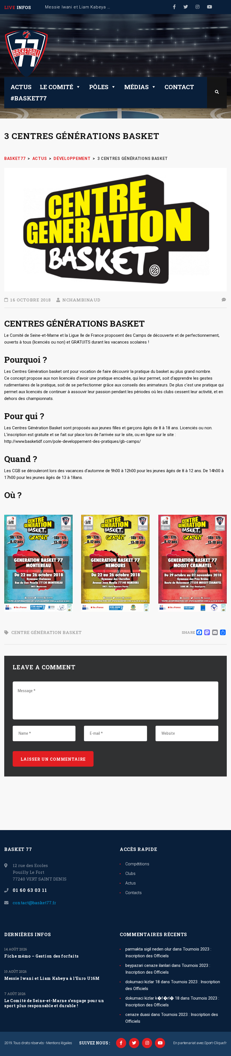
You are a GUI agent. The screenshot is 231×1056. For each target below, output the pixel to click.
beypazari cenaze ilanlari (147, 965)
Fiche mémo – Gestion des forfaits (41, 956)
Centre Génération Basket (46, 632)
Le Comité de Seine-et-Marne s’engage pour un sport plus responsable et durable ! (54, 1003)
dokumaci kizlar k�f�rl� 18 (152, 998)
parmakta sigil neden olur (148, 949)
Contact (179, 87)
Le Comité (56, 87)
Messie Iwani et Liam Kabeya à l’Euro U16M (52, 978)
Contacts (133, 892)
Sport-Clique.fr (215, 1043)
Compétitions (137, 864)
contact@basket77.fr (34, 902)
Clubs (130, 873)
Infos (24, 7)
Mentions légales (59, 1043)
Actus (21, 87)
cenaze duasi (137, 1014)
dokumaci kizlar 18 (142, 981)
